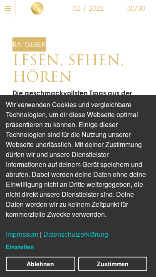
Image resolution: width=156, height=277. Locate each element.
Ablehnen (40, 264)
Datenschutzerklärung (75, 234)
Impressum (22, 234)
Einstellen (20, 247)
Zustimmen (113, 264)
